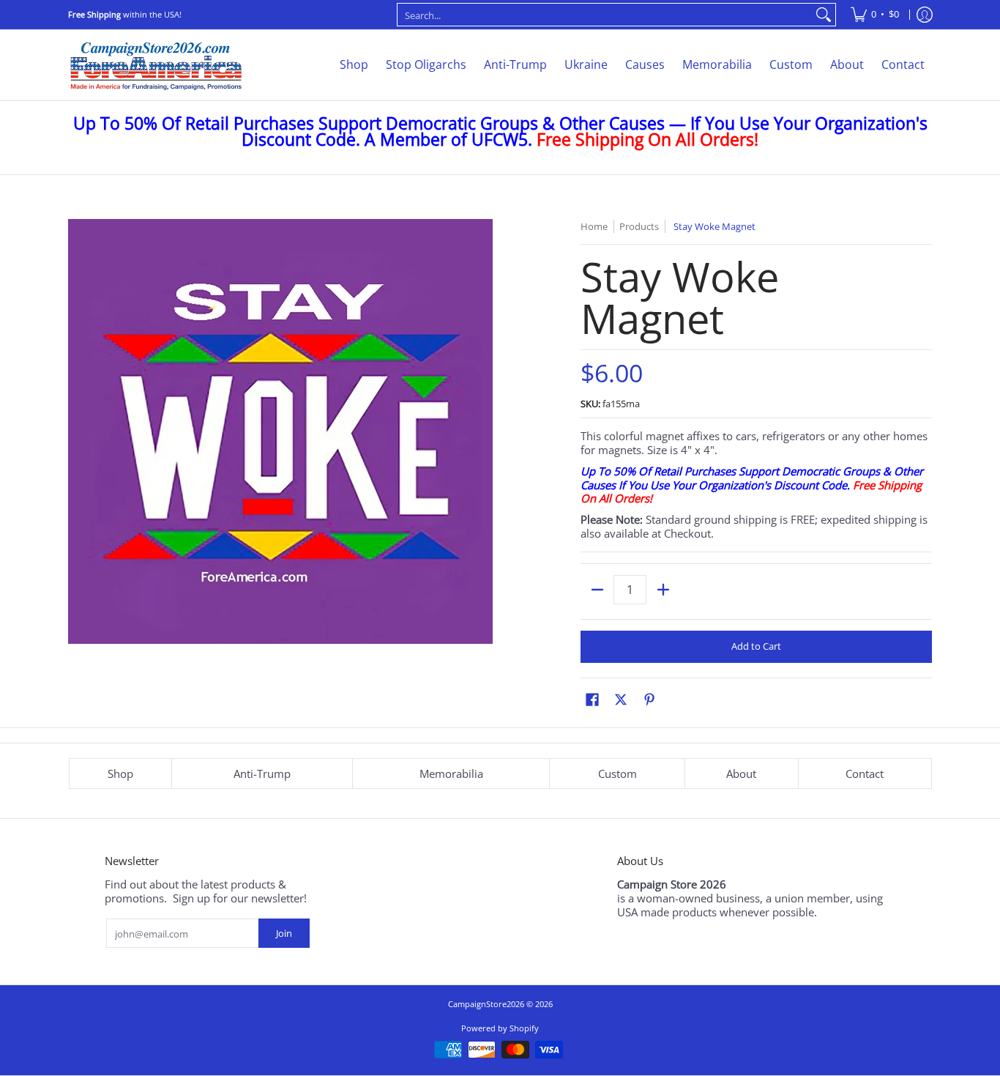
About (741, 773)
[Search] (823, 15)
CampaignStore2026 (486, 1003)
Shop (120, 773)
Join (284, 933)
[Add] (662, 590)
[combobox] (605, 15)
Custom (617, 773)
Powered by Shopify (500, 1028)
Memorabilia (451, 773)
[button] (592, 699)
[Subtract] (597, 590)
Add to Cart (756, 646)
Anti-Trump (262, 773)
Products (639, 226)
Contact (865, 773)
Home (594, 226)
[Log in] (924, 14)
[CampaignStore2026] (156, 65)
